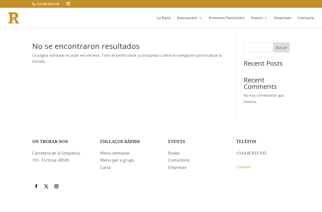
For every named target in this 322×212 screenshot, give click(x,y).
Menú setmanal (115, 153)
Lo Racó (164, 18)
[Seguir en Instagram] (56, 186)
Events (257, 18)
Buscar (281, 47)
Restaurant (187, 18)
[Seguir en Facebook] (36, 186)
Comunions (179, 160)
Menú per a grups (117, 160)
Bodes (174, 153)
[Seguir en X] (46, 186)
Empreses (282, 18)
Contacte (306, 18)
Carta (105, 167)
